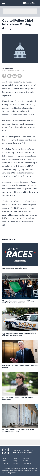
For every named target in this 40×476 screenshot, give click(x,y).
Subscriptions (27, 463)
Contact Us (16, 458)
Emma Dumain (8, 68)
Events (4, 461)
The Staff (15, 463)
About (4, 458)
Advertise (26, 458)
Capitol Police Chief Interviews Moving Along (17, 24)
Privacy (15, 461)
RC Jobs (25, 461)
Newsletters (5, 463)
